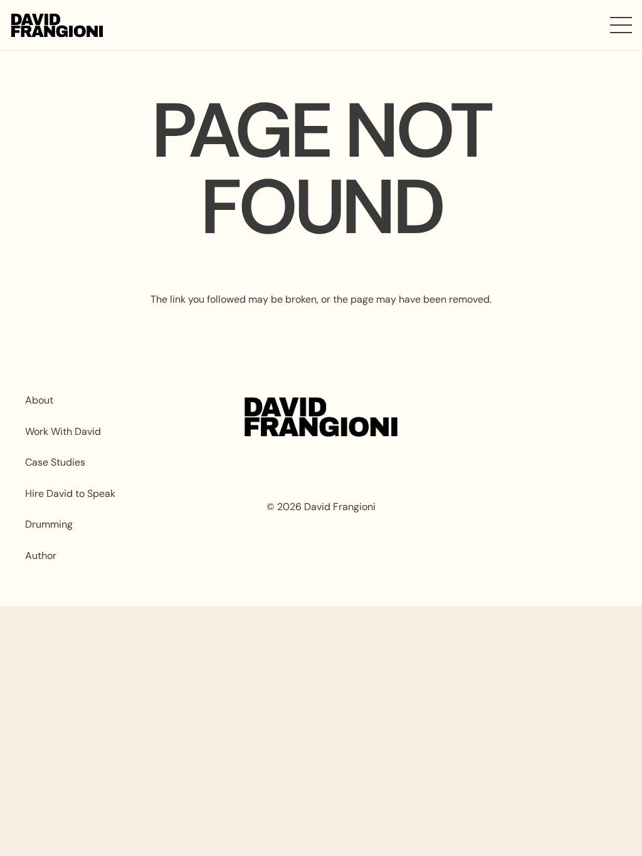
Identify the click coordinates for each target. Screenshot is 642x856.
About (39, 400)
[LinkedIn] (590, 419)
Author (40, 555)
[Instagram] (466, 419)
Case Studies (55, 462)
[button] (621, 25)
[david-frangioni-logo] (57, 25)
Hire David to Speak (70, 493)
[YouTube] (528, 419)
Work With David (63, 431)
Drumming (49, 524)
